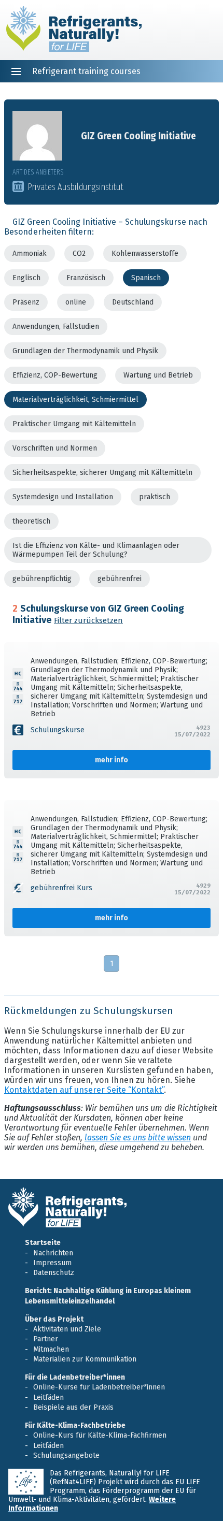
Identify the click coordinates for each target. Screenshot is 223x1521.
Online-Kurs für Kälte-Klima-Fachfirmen (99, 1435)
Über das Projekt (54, 1319)
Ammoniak (29, 253)
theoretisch (31, 521)
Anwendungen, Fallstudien (55, 326)
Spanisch (146, 277)
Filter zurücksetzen (88, 620)
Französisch (85, 277)
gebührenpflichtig (42, 578)
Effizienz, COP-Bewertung (54, 375)
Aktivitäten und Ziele (67, 1329)
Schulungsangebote (66, 1455)
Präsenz (25, 302)
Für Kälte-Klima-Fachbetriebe (75, 1425)
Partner (45, 1339)
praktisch (154, 496)
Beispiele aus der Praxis (73, 1407)
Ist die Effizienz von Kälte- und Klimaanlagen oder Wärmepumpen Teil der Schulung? (95, 550)
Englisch (26, 277)
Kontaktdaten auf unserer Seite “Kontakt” (84, 1090)
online (75, 302)
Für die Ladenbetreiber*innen (75, 1377)
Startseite (43, 1242)
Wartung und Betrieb (158, 375)
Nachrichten (53, 1253)
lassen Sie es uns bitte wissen (138, 1137)
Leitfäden (48, 1397)
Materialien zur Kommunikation (84, 1359)
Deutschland (133, 302)
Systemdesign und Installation (62, 496)
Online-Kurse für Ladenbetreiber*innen (99, 1387)
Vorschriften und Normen (54, 448)
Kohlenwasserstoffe (145, 253)
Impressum (52, 1262)
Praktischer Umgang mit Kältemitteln (74, 423)
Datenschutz (53, 1272)
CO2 (79, 253)
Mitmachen (51, 1349)
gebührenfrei (119, 578)
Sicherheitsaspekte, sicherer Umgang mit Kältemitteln (102, 472)
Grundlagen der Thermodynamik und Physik (85, 350)
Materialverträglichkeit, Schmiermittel (75, 399)
